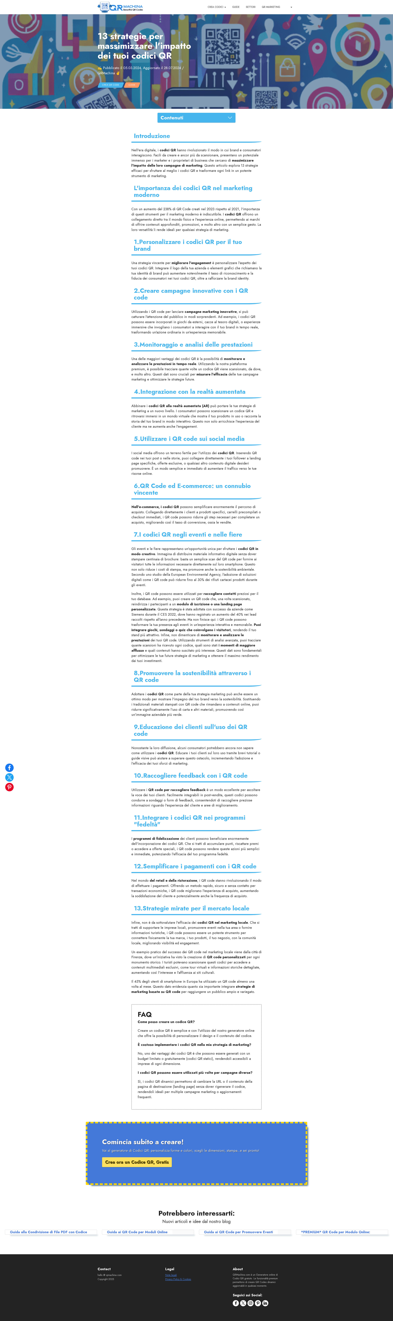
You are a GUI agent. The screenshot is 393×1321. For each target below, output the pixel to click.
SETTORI (250, 7)
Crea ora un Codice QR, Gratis (137, 1162)
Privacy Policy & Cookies (178, 1279)
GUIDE (235, 7)
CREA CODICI (215, 7)
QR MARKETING (271, 7)
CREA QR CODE (110, 85)
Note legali (171, 1275)
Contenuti (172, 117)
